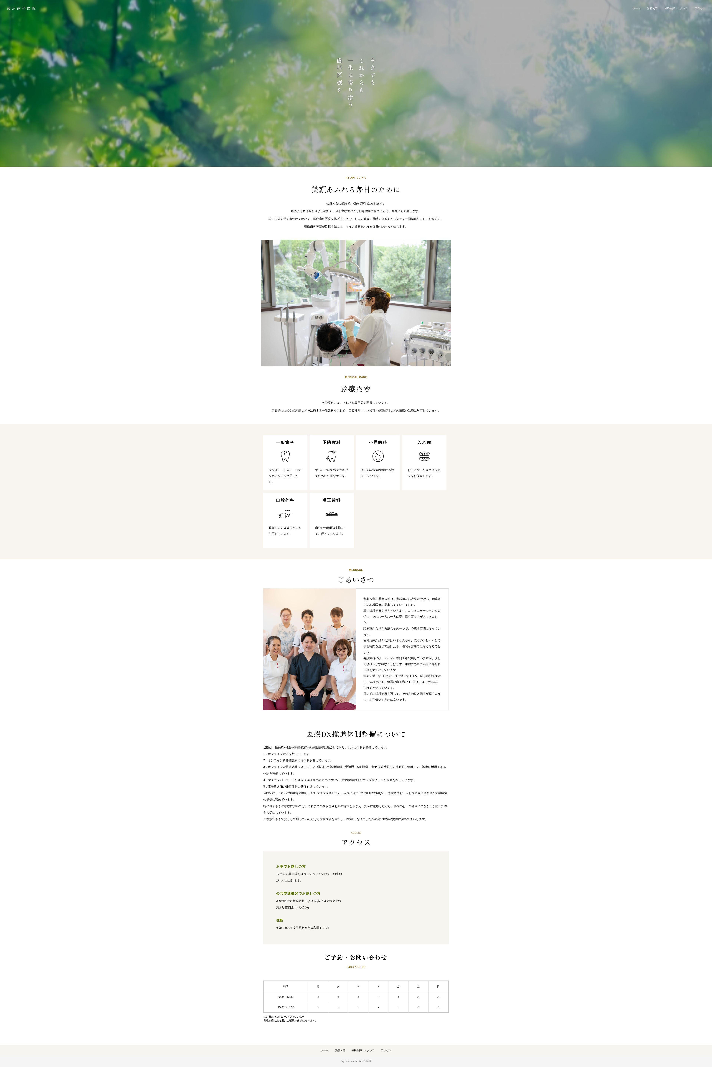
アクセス (700, 8)
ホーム (636, 8)
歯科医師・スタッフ (676, 8)
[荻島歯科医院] (21, 8)
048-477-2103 (356, 967)
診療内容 (652, 8)
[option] (356, 83)
